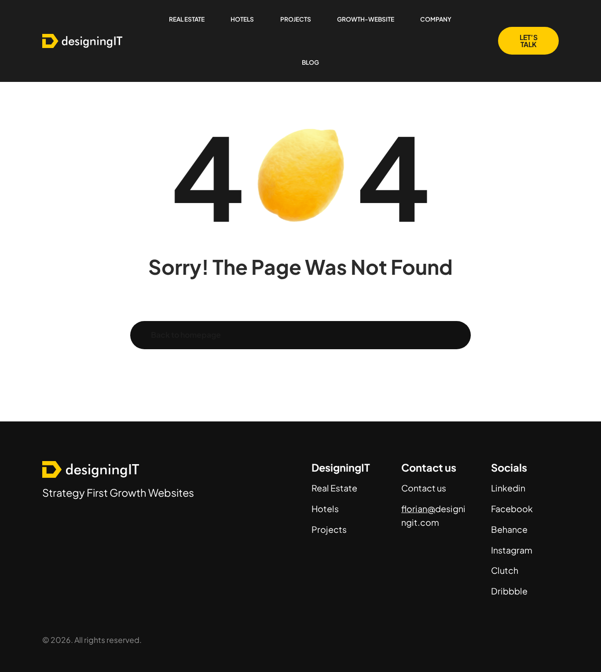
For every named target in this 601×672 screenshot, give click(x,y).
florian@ (418, 508)
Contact (418, 488)
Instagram (511, 550)
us (441, 488)
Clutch (504, 570)
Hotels (325, 508)
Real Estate (334, 488)
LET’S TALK (529, 40)
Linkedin (508, 488)
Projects (329, 529)
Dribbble (509, 591)
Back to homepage (186, 335)
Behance (509, 529)
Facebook (512, 508)
